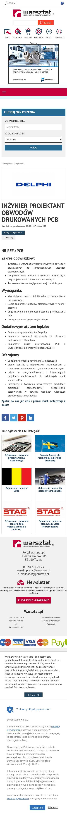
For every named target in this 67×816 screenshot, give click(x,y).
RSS (15, 624)
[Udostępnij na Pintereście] (22, 417)
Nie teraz (53, 807)
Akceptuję (37, 807)
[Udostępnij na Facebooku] (5, 417)
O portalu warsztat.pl (16, 617)
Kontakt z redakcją (16, 621)
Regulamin (51, 624)
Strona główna (7, 163)
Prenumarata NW (16, 627)
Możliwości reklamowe (51, 617)
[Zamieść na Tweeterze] (13, 417)
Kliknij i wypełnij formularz (33, 600)
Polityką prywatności (18, 798)
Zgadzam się (35, 694)
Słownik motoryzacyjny (51, 621)
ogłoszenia (20, 163)
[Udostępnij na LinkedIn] (30, 417)
